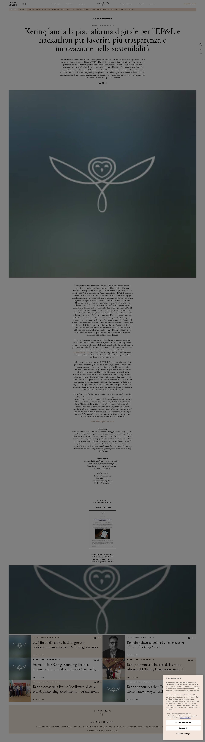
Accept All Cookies (183, 722)
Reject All (183, 728)
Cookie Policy (185, 718)
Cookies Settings (183, 734)
